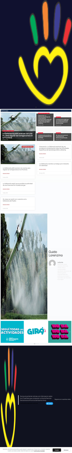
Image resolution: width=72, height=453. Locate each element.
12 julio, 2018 (59, 125)
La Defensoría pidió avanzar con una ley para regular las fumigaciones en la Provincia (17, 135)
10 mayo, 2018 (41, 139)
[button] (36, 107)
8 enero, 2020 (5, 139)
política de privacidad (39, 451)
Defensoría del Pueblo (8, 130)
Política (58, 117)
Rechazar (66, 450)
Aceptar (57, 450)
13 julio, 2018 (41, 125)
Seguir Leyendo (6, 173)
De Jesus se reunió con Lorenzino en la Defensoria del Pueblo (62, 136)
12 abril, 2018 (59, 139)
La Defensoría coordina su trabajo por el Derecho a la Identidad (45, 136)
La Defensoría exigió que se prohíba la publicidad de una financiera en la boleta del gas (62, 121)
